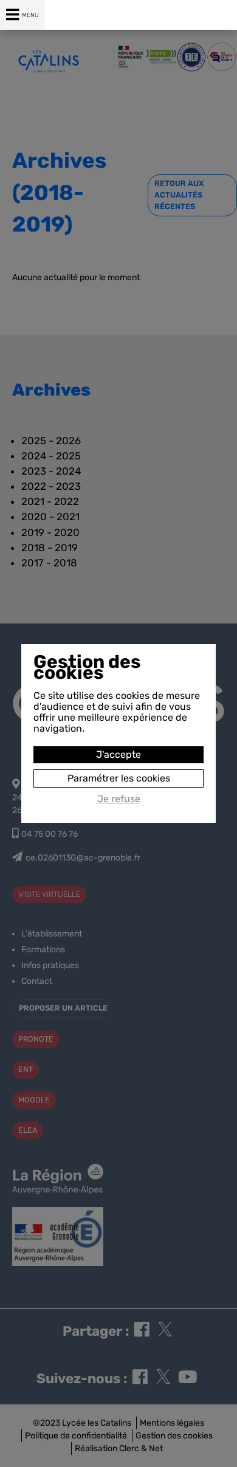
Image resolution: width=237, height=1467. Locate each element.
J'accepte (118, 754)
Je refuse (118, 799)
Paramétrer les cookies (118, 778)
